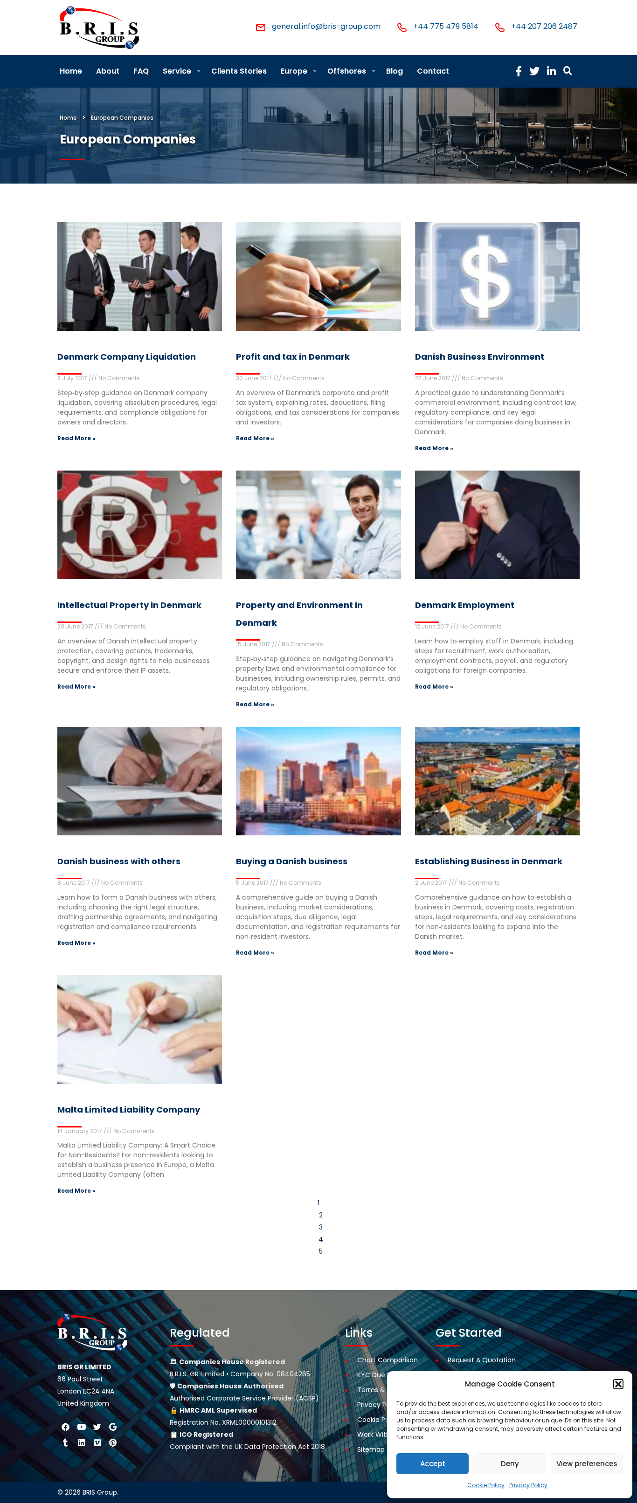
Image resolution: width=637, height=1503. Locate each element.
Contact (433, 71)
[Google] (113, 1427)
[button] (618, 1384)
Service (177, 71)
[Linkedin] (81, 1442)
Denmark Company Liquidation (126, 356)
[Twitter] (97, 1427)
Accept (432, 1464)
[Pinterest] (113, 1442)
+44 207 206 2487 (544, 26)
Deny (510, 1464)
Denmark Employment (464, 605)
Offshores (346, 71)
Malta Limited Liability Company (128, 1109)
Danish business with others (118, 861)
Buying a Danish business (291, 861)
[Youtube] (81, 1427)
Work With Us (378, 1434)
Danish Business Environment (479, 356)
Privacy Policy (528, 1485)
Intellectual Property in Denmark (129, 605)
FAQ (141, 71)
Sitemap (371, 1449)
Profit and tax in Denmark (293, 356)
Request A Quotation (482, 1360)
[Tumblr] (65, 1442)
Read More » (76, 438)
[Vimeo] (97, 1442)
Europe (294, 71)
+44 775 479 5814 (445, 26)
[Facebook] (65, 1427)
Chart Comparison (387, 1360)
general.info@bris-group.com (326, 26)
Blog (394, 71)
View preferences (586, 1464)
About (107, 71)
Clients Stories (239, 71)
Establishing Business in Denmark (488, 861)
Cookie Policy (486, 1485)
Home (71, 71)
